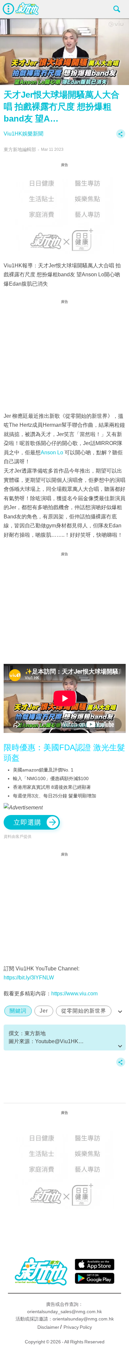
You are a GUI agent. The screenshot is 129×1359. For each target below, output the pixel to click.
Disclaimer (48, 1327)
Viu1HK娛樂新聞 (23, 133)
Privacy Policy (78, 1327)
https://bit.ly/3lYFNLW (29, 977)
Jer (44, 1011)
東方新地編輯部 (20, 149)
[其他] (121, 137)
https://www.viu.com (74, 993)
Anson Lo (52, 452)
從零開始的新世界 (83, 1011)
